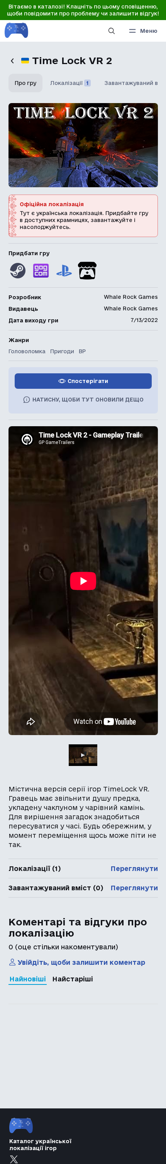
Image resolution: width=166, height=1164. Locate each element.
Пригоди (62, 351)
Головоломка (27, 351)
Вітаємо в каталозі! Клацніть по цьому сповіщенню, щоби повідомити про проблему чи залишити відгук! (83, 10)
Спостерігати (88, 381)
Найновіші (27, 979)
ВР (82, 351)
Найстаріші (72, 979)
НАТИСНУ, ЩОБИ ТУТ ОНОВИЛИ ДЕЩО (88, 399)
